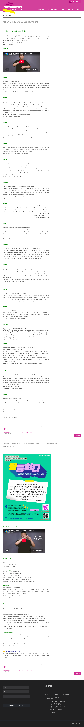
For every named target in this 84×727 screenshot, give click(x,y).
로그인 (4, 724)
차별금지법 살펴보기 (53, 9)
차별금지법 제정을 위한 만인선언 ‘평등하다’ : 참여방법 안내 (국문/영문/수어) (30, 443)
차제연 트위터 (73, 723)
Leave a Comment (7, 433)
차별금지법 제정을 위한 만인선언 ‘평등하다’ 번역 (20, 22)
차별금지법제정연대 (19, 432)
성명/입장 (70, 9)
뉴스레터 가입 (16, 696)
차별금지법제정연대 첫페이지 (12, 7)
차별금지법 (11, 432)
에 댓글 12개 (6, 671)
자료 (78, 9)
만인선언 (6, 432)
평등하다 (26, 432)
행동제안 (78, 435)
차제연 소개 (41, 9)
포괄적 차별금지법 (33, 432)
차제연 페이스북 (76, 723)
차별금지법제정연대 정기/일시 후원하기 (16, 705)
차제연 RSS (79, 723)
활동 (63, 9)
